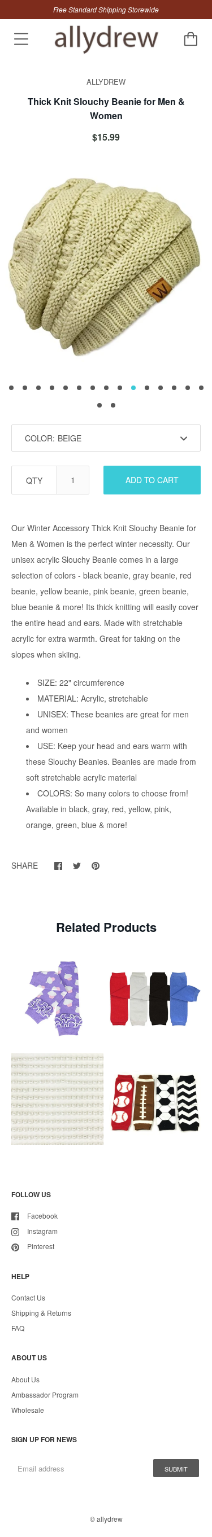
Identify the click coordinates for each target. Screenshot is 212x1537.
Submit (176, 1468)
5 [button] (65, 388)
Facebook (42, 1215)
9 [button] (120, 388)
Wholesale (27, 1410)
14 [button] (187, 388)
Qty (34, 480)
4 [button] (52, 388)
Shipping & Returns (41, 1312)
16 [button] (99, 405)
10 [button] (133, 388)
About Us (25, 1379)
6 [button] (79, 388)
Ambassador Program (45, 1394)
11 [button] (147, 388)
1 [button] (11, 388)
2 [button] (25, 388)
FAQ (17, 1328)
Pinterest (40, 1246)
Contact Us (28, 1297)
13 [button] (174, 388)
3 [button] (38, 388)
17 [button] (113, 405)
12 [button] (160, 388)
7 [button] (92, 388)
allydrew (110, 1518)
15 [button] (201, 388)
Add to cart (152, 479)
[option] (106, 267)
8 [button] (106, 388)
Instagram (42, 1231)
